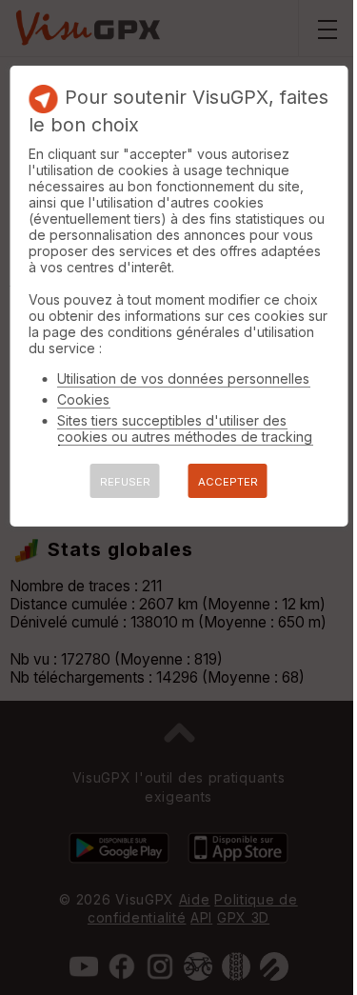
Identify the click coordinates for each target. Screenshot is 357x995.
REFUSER (125, 481)
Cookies (83, 399)
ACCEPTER (228, 481)
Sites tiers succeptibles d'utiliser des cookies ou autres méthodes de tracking (184, 428)
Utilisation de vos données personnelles (183, 378)
